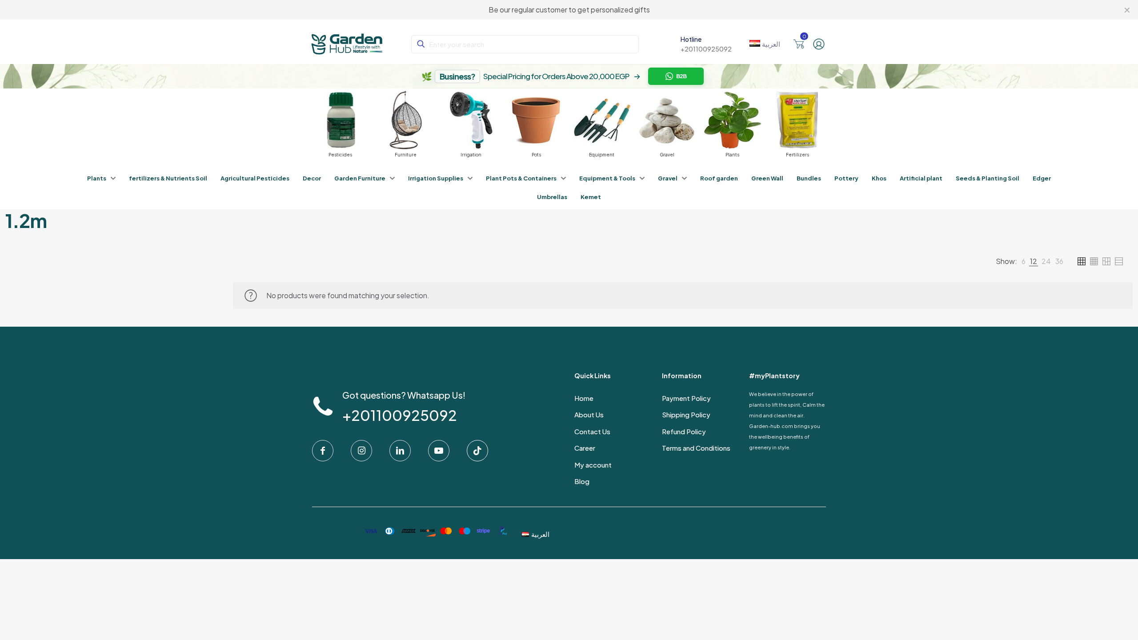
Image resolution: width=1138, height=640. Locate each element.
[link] (1023, 261)
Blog (581, 481)
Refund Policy (684, 431)
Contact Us (592, 431)
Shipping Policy (686, 414)
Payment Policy (686, 398)
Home (583, 398)
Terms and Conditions (696, 448)
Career (584, 448)
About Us (589, 414)
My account (593, 464)
